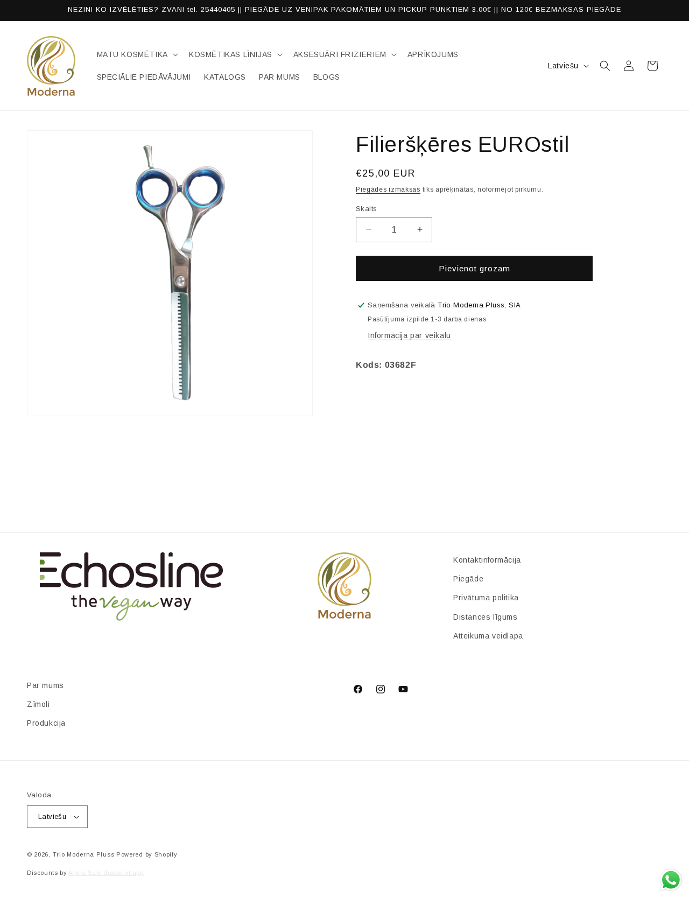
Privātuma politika (486, 597)
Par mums (45, 685)
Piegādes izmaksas (388, 189)
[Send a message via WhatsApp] (671, 880)
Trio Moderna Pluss (84, 854)
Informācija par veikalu (409, 335)
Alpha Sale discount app (106, 872)
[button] (136, 54)
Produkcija (46, 723)
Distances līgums (485, 617)
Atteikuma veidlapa (488, 636)
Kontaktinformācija (487, 560)
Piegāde (468, 578)
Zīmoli (38, 704)
